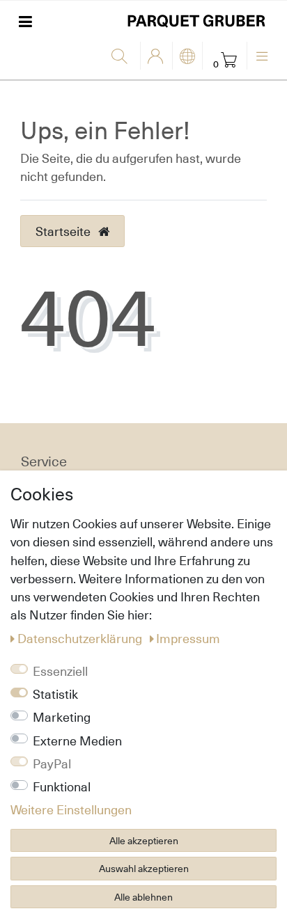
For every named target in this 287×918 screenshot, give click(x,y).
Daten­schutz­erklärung (81, 638)
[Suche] (122, 57)
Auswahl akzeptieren (144, 868)
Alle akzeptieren (143, 840)
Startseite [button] (64, 231)
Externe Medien (77, 740)
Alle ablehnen (143, 897)
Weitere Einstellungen (71, 809)
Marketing (62, 717)
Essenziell (60, 671)
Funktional (62, 786)
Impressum (188, 638)
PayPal (52, 763)
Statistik (55, 694)
